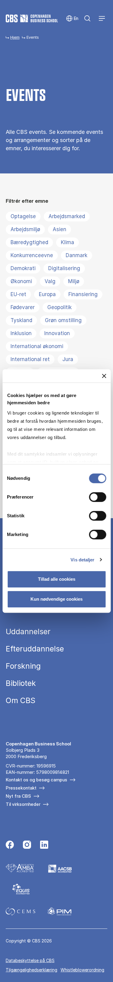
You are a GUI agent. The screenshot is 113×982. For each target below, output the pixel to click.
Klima (67, 242)
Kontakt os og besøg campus (36, 780)
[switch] (97, 497)
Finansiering (83, 294)
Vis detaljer (82, 559)
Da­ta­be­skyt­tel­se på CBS (30, 960)
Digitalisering (64, 268)
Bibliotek (21, 683)
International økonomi (37, 346)
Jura (67, 359)
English (72, 18)
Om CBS (20, 700)
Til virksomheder (23, 804)
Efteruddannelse (35, 649)
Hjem (15, 37)
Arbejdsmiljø (25, 229)
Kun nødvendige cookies (56, 599)
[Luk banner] (104, 376)
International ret (30, 359)
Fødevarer (23, 307)
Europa (47, 294)
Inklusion (21, 333)
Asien (59, 229)
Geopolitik (59, 307)
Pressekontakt (21, 788)
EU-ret (18, 294)
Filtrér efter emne (27, 201)
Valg (50, 281)
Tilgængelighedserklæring (31, 969)
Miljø (73, 281)
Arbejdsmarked (67, 216)
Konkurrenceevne (32, 255)
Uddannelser (28, 631)
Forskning (23, 666)
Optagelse (23, 216)
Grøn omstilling (63, 320)
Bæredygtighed (29, 242)
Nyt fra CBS (18, 796)
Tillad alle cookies (56, 579)
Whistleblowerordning (82, 969)
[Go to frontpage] (32, 18)
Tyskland (21, 320)
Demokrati (23, 268)
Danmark (76, 255)
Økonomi (21, 281)
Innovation (57, 333)
